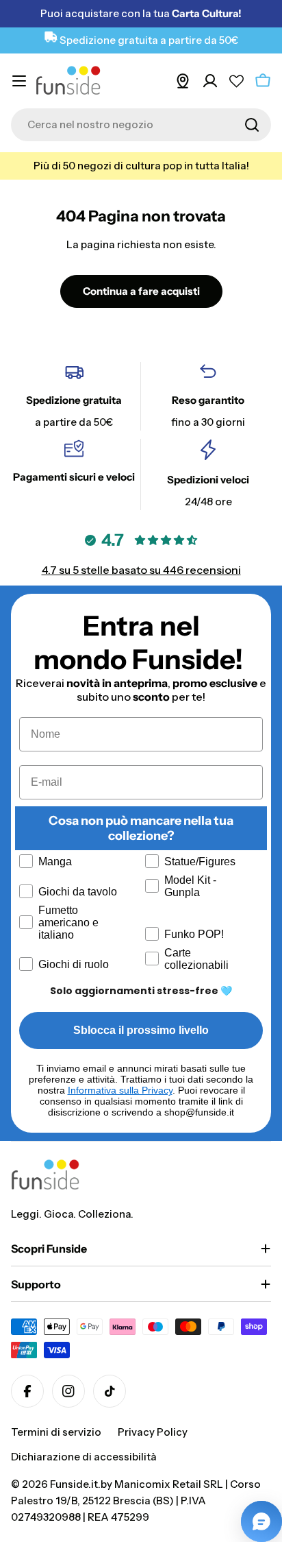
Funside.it (74, 1484)
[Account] (210, 81)
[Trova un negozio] (183, 81)
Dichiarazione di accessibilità (84, 1456)
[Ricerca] (252, 125)
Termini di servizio (56, 1431)
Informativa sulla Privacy (120, 1090)
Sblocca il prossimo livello (141, 1030)
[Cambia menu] (19, 81)
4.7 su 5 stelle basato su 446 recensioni (141, 570)
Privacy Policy (153, 1431)
